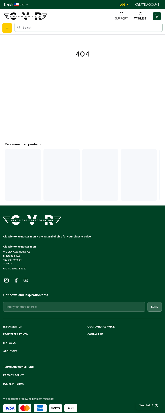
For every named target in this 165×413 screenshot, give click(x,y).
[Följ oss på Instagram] (6, 280)
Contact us (95, 334)
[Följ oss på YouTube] (26, 280)
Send (154, 306)
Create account (147, 4)
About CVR (10, 351)
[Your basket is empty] (157, 16)
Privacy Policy (13, 375)
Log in (124, 4)
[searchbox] (88, 27)
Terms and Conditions (18, 367)
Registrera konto (15, 334)
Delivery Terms (13, 383)
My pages (9, 342)
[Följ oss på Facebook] (16, 280)
